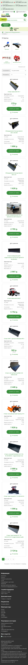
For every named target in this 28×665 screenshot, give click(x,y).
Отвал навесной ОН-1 (14, 91)
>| (13, 559)
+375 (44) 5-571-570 (20, 2)
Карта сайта (4, 593)
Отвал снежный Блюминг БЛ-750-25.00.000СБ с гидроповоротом (14, 455)
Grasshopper (4, 617)
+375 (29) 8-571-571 (8, 2)
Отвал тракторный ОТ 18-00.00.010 (14, 496)
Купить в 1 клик (14, 109)
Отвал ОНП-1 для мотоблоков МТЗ (14, 338)
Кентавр (3, 612)
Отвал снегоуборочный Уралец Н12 (14, 413)
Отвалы (4, 34)
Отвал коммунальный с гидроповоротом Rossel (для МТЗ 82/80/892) (14, 257)
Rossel (2, 609)
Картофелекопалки (17, 62)
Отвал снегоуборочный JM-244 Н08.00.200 (14, 373)
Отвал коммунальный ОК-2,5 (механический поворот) (14, 215)
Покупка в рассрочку (6, 579)
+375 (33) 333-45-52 (8, 9)
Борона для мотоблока (7, 623)
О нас (2, 580)
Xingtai (2, 614)
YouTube (9, 636)
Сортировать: (6, 70)
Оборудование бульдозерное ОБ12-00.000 (14, 131)
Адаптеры (7, 49)
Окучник (3, 625)
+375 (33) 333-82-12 (8, 5)
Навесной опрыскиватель (7, 629)
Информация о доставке (7, 582)
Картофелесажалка (6, 626)
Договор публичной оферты (8, 585)
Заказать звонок (6, 25)
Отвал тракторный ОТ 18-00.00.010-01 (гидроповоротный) (14, 536)
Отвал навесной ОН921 (14, 298)
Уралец (3, 611)
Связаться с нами (5, 592)
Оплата (3, 577)
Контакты (3, 575)
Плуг (2, 628)
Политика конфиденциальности (9, 586)
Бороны (17, 49)
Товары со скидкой (6, 599)
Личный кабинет (5, 604)
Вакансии (3, 583)
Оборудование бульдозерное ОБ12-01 (14, 173)
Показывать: (6, 74)
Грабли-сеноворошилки (7, 62)
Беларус (3, 615)
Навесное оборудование (12, 32)
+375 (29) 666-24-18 (20, 5)
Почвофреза (4, 631)
